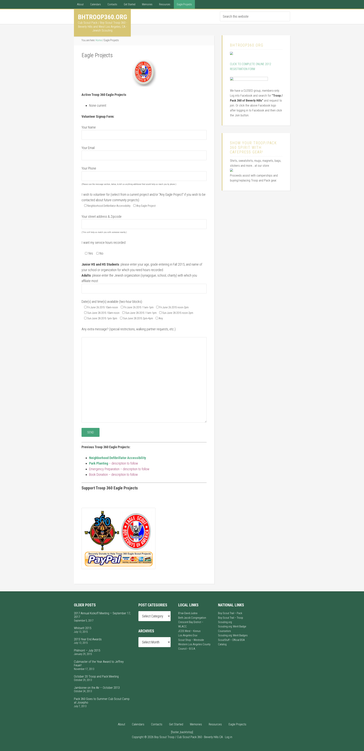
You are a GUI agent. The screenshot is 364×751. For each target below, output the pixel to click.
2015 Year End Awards (88, 639)
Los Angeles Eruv (187, 635)
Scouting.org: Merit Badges (233, 635)
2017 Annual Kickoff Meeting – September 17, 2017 (102, 615)
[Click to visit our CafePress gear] (231, 170)
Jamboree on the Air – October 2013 (97, 687)
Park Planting (98, 463)
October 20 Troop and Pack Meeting (96, 676)
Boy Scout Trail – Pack (230, 613)
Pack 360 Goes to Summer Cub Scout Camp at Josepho (101, 700)
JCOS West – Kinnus (189, 631)
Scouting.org (225, 622)
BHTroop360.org (102, 17)
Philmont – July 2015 (87, 650)
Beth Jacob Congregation (192, 617)
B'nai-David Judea (187, 613)
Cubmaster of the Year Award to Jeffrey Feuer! (99, 663)
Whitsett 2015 (82, 628)
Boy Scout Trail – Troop (230, 617)
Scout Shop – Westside (191, 640)
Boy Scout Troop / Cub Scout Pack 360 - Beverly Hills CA (188, 737)
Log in (228, 737)
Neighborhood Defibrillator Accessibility (117, 458)
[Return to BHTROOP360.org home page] (231, 54)
